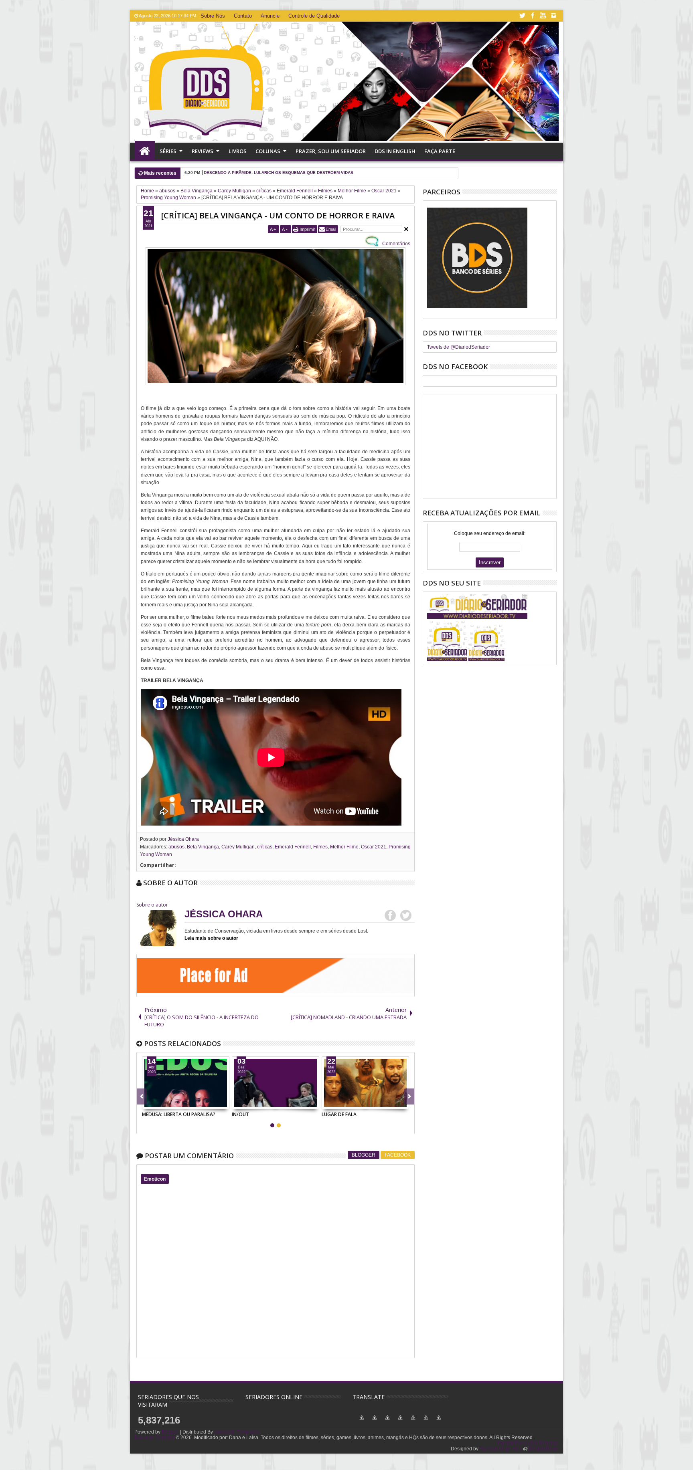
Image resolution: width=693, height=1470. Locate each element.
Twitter (522, 16)
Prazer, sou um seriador (331, 151)
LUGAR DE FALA (339, 1114)
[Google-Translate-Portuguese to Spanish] (438, 1422)
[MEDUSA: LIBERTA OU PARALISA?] (185, 1083)
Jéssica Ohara (183, 839)
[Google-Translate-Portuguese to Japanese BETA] (400, 1422)
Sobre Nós (213, 16)
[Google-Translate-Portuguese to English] (413, 1422)
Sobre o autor (152, 904)
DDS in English (395, 151)
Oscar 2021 (373, 847)
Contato (243, 16)
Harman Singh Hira (501, 1449)
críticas (264, 847)
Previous (409, 1096)
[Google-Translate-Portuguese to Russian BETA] (425, 1422)
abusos (176, 847)
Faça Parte (439, 151)
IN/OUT (240, 1114)
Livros (238, 151)
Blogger (363, 1155)
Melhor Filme (344, 847)
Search (550, 171)
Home (145, 151)
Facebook (532, 16)
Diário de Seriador (154, 1437)
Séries (168, 151)
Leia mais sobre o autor (211, 938)
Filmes (320, 847)
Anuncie (270, 16)
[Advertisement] (489, 446)
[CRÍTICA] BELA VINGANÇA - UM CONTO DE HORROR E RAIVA (278, 215)
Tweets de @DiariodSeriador (458, 347)
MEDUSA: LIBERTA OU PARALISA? (178, 1114)
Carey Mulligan (238, 847)
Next (142, 1096)
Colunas (267, 151)
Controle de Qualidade (314, 16)
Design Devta (544, 1449)
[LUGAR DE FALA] (365, 1083)
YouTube (543, 16)
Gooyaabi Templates (236, 1432)
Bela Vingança (203, 847)
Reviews (202, 151)
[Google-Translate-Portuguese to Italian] (387, 1422)
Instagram (553, 16)
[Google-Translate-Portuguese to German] (374, 1422)
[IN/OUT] (275, 1083)
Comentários (395, 243)
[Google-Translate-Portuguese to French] (361, 1422)
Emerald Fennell (293, 847)
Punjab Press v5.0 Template (528, 1443)
